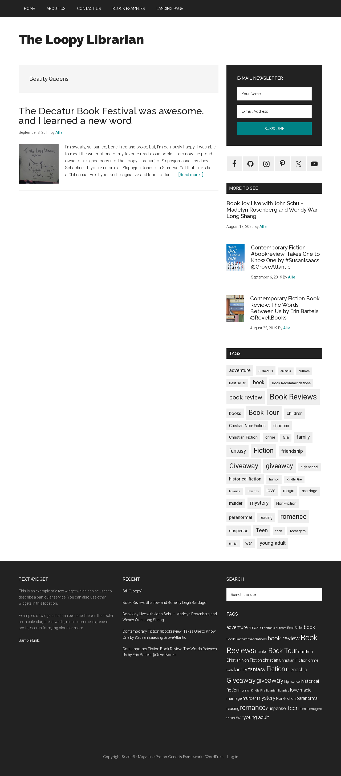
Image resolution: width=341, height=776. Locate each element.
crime (270, 437)
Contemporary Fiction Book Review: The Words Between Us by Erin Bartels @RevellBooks (284, 308)
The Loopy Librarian (81, 39)
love (270, 491)
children (295, 413)
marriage (309, 491)
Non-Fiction (286, 503)
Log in (232, 757)
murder (235, 503)
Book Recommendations (291, 383)
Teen (262, 530)
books (235, 413)
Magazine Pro (149, 757)
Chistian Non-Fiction (247, 425)
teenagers (298, 531)
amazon (265, 370)
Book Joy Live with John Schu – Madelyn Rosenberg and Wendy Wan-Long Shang (273, 209)
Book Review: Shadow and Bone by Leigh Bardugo (164, 602)
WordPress (214, 757)
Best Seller (237, 383)
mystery (259, 503)
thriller (233, 543)
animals (286, 371)
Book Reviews (293, 396)
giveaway (279, 466)
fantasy (237, 451)
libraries (253, 491)
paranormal (240, 517)
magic (288, 490)
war (248, 543)
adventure (240, 370)
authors (304, 371)
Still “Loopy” (133, 591)
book (258, 382)
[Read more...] (190, 174)
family (303, 437)
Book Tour (264, 413)
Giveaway (243, 466)
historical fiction (245, 479)
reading (266, 517)
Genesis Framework (185, 757)
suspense (238, 530)
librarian (234, 491)
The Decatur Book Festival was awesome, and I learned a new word (111, 115)
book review (245, 397)
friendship (292, 451)
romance (293, 516)
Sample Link (29, 640)
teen (278, 531)
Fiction (264, 450)
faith (286, 437)
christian (281, 425)
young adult (273, 543)
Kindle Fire (294, 479)
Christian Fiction (243, 437)
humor (274, 479)
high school (309, 467)
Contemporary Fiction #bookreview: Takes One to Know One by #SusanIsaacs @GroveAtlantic (285, 257)
